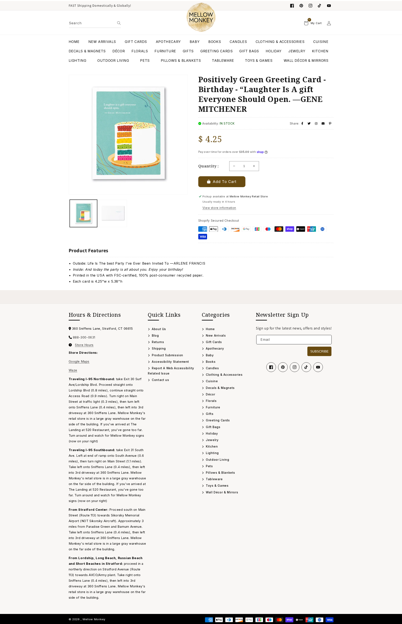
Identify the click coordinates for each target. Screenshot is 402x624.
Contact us (160, 380)
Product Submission (167, 355)
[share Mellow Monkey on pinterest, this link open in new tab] (330, 123)
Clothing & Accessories (223, 374)
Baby (209, 355)
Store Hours (84, 345)
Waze (73, 370)
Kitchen (211, 446)
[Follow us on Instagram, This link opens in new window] (310, 5)
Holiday (211, 433)
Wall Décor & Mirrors (221, 492)
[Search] (119, 23)
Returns (157, 342)
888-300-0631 (84, 337)
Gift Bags (212, 427)
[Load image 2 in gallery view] (113, 213)
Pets (209, 466)
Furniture (212, 407)
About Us (158, 329)
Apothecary (214, 348)
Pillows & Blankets (220, 472)
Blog (155, 335)
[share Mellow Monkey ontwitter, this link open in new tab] (309, 123)
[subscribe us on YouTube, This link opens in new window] (329, 5)
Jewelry (211, 440)
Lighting (212, 453)
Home (210, 329)
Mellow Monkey (94, 619)
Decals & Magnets (220, 388)
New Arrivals (215, 335)
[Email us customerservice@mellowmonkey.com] (323, 123)
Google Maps (79, 361)
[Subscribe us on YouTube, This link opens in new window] (318, 367)
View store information (219, 208)
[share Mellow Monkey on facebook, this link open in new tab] (302, 123)
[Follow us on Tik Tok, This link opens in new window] (319, 5)
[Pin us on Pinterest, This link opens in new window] (301, 5)
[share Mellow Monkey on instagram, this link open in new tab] (316, 123)
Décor (210, 394)
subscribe (319, 351)
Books (210, 361)
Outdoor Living (217, 459)
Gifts (209, 414)
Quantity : (208, 166)
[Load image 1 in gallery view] (83, 213)
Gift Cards (213, 342)
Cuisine (211, 381)
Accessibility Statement (170, 361)
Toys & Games (216, 485)
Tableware (214, 479)
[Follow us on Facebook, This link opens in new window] (292, 5)
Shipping (158, 348)
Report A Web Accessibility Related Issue (171, 370)
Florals (210, 401)
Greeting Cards (217, 420)
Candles (212, 368)
